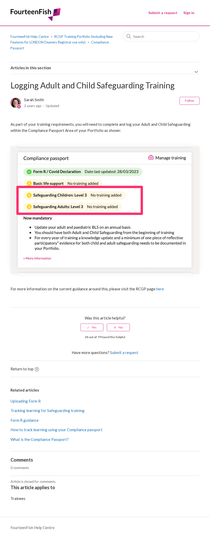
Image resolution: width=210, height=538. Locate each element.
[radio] (91, 327)
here (160, 289)
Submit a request (162, 12)
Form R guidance (24, 420)
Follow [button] (189, 100)
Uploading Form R (25, 401)
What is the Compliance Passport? (39, 439)
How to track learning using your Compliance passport (56, 429)
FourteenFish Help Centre (29, 37)
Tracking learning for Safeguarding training (47, 410)
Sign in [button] (188, 12)
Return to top (22, 369)
